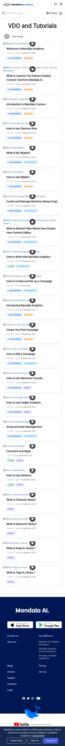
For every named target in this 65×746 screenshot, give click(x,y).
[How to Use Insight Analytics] (17, 397)
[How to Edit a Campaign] (15, 348)
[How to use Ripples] (13, 172)
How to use (17, 36)
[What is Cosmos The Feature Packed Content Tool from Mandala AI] (32, 69)
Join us (42, 671)
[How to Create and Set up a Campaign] (22, 276)
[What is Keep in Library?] (15, 543)
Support (11, 678)
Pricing (42, 665)
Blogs (10, 665)
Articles (11, 671)
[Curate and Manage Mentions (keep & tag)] (24, 196)
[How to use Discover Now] (16, 123)
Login (10, 690)
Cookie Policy (38, 735)
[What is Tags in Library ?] (15, 567)
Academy (12, 684)
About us (11, 642)
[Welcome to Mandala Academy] (19, 43)
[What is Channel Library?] (16, 494)
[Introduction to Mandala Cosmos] (20, 99)
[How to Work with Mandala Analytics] (21, 251)
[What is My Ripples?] (13, 147)
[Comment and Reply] (14, 446)
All (7, 36)
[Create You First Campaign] (17, 324)
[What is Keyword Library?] (16, 518)
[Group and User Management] (18, 421)
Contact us (12, 635)
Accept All (50, 740)
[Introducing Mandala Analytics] (18, 300)
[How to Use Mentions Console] (18, 373)
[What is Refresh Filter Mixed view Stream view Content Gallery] (32, 221)
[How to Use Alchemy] (14, 470)
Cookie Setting (16, 740)
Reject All (35, 740)
